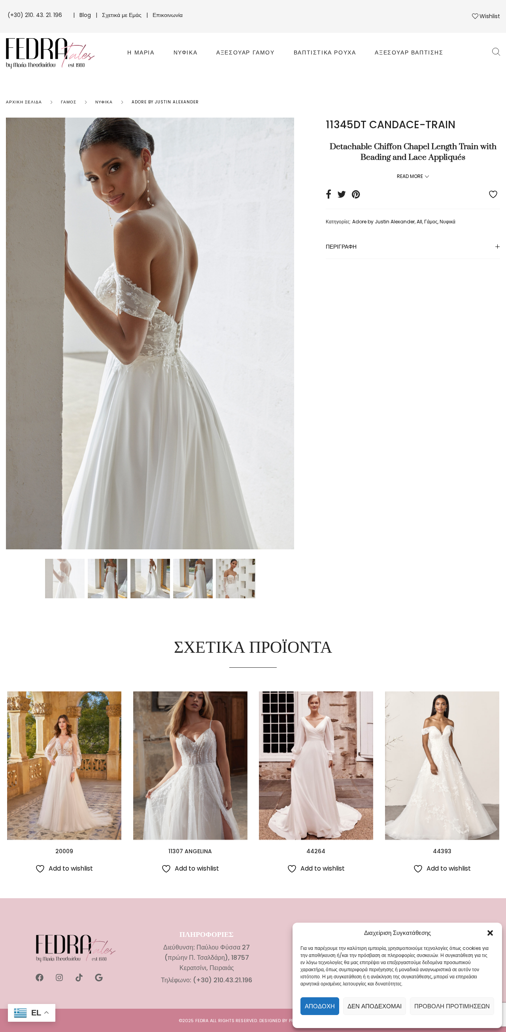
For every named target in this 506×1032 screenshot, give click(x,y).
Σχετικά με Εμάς (122, 15)
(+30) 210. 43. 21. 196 (36, 15)
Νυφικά (186, 52)
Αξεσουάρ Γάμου (245, 52)
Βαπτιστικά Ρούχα (325, 52)
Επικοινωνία (168, 15)
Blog (85, 15)
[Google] (99, 977)
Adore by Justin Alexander (165, 102)
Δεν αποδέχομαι (374, 1006)
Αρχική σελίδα (24, 102)
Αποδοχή (320, 1006)
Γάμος (68, 102)
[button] (490, 933)
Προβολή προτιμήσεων (452, 1006)
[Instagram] (59, 977)
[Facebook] (39, 977)
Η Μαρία (140, 52)
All (419, 221)
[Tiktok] (79, 977)
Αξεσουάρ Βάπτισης (409, 52)
